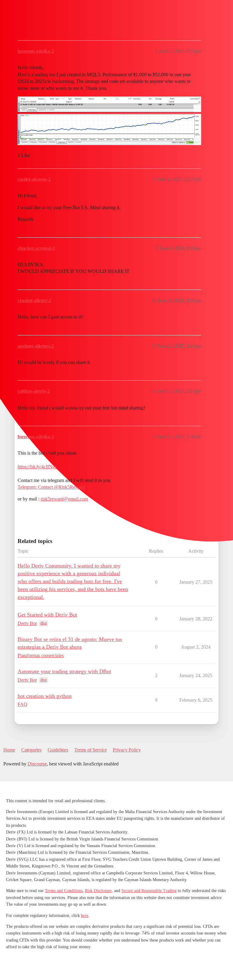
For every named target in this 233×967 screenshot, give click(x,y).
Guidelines (58, 749)
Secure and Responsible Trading (149, 890)
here (84, 915)
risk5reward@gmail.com (64, 498)
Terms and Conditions (64, 890)
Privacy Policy (127, 749)
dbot (43, 623)
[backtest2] (109, 129)
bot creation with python (45, 696)
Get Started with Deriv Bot (47, 615)
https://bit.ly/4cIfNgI (37, 466)
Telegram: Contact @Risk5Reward (51, 487)
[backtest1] (109, 104)
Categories (31, 749)
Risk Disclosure (98, 890)
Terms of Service (90, 749)
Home (9, 749)
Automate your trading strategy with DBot (64, 671)
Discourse (37, 763)
